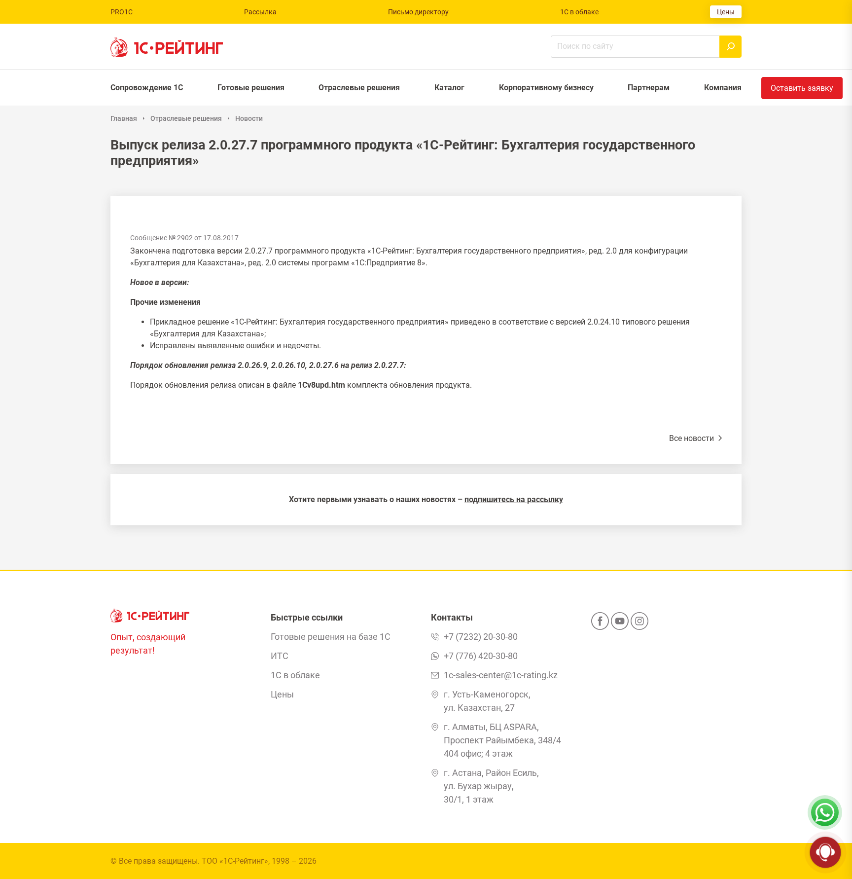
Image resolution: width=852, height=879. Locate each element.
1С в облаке (579, 12)
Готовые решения (250, 87)
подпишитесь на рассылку (513, 499)
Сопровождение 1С (146, 87)
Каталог (449, 87)
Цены (726, 12)
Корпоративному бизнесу (546, 87)
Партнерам (649, 87)
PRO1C (121, 12)
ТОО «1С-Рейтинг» (235, 861)
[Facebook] (600, 624)
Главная (123, 118)
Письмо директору (418, 12)
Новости (249, 118)
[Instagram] (639, 624)
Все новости (692, 438)
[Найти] (730, 47)
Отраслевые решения (359, 87)
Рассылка (260, 12)
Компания (723, 87)
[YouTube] (620, 624)
